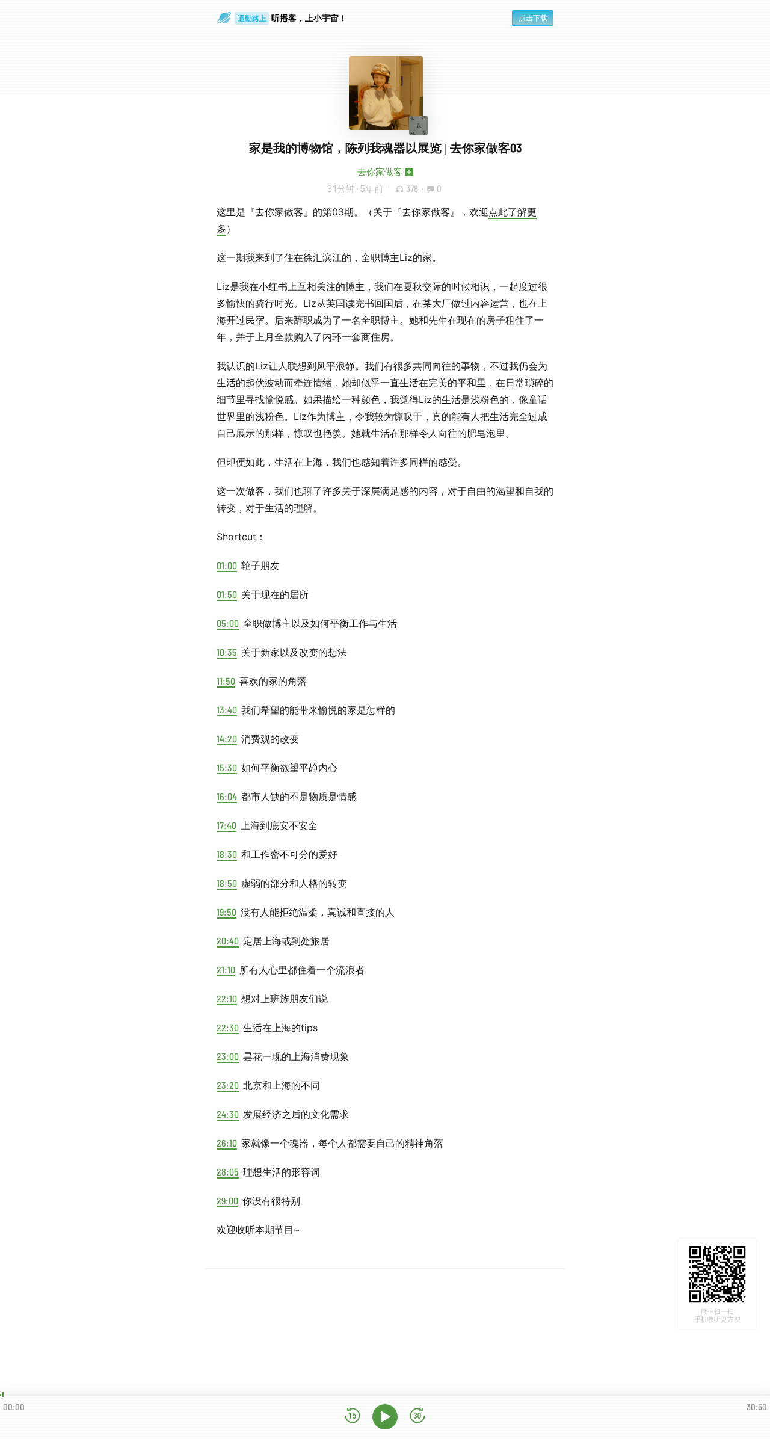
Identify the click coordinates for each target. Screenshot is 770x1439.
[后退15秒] (352, 1416)
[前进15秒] (417, 1416)
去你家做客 (379, 171)
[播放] (385, 1416)
